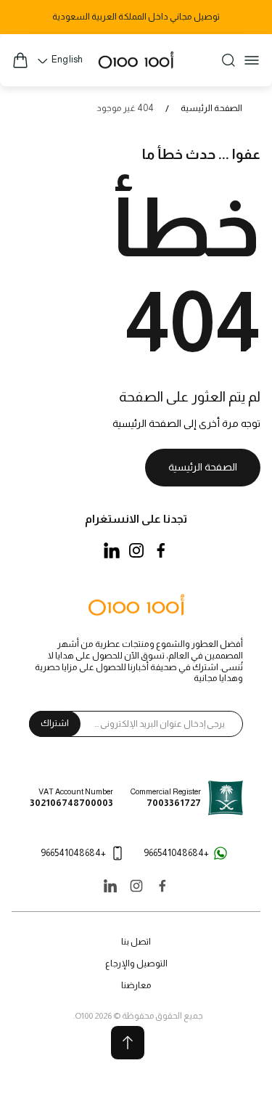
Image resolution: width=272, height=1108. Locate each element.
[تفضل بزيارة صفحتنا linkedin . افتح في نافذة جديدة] (111, 550)
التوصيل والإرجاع (136, 963)
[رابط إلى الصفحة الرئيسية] (136, 606)
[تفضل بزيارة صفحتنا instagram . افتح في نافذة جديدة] (136, 550)
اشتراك (55, 723)
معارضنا (136, 985)
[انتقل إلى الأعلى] (127, 1042)
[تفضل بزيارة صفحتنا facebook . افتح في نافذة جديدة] (161, 550)
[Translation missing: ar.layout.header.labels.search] (228, 60)
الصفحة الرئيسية (211, 108)
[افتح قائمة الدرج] (251, 60)
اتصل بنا (136, 942)
